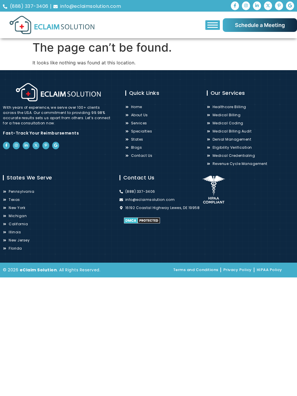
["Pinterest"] (279, 5)
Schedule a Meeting (260, 25)
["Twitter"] (268, 5)
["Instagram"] (246, 5)
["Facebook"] (235, 5)
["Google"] (290, 5)
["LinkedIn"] (257, 5)
